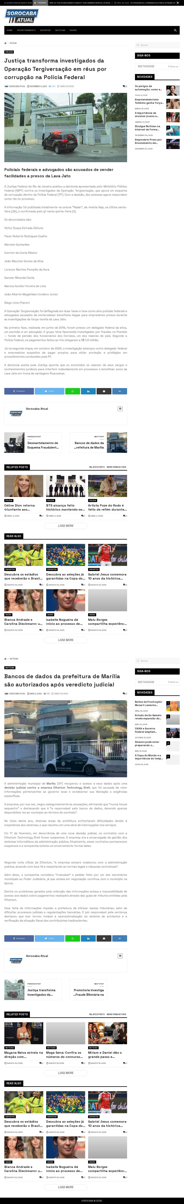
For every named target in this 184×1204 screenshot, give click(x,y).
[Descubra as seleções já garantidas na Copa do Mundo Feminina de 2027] (65, 555)
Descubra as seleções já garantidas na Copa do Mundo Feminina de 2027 (65, 576)
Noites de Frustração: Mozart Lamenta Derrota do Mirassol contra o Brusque (148, 703)
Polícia (13, 43)
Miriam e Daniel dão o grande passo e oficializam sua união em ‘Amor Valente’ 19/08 (107, 1055)
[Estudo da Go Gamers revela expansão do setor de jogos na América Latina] (173, 720)
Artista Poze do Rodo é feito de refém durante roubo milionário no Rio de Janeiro (106, 507)
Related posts (97, 467)
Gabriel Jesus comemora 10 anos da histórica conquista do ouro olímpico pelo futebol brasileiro (107, 576)
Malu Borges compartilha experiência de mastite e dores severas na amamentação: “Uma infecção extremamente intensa (107, 622)
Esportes (10, 569)
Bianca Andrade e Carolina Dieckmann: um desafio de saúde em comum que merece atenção (23, 622)
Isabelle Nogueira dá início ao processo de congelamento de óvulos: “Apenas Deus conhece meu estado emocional (63, 622)
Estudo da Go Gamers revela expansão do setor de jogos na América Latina (148, 717)
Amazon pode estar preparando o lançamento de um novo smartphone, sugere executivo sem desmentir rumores (148, 743)
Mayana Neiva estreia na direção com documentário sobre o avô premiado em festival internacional (23, 1055)
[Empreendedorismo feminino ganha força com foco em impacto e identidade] (173, 104)
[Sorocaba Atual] (21, 16)
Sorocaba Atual (37, 409)
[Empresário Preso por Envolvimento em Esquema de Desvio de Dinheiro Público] (173, 144)
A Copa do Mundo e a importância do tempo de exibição (149, 757)
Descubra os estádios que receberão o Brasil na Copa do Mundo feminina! (22, 576)
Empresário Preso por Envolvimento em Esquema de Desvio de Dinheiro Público (148, 141)
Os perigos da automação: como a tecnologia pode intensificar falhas (147, 88)
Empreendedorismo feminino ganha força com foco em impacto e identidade (149, 101)
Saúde (8, 615)
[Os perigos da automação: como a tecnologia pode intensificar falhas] (173, 91)
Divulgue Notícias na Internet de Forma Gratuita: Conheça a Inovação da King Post (149, 128)
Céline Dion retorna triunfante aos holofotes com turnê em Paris (23, 507)
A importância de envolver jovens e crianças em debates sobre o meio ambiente (149, 114)
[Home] (5, 43)
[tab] (97, 467)
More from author (116, 467)
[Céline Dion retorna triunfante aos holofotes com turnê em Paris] (23, 486)
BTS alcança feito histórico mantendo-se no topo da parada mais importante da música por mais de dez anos (65, 507)
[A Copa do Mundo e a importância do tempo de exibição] (173, 760)
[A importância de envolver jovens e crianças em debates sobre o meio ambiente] (173, 117)
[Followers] (178, 3)
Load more (65, 526)
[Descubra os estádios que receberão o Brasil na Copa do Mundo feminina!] (23, 555)
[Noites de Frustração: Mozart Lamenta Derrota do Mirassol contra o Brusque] (173, 706)
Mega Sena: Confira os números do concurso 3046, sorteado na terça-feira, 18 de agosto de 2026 (63, 1055)
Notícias (14, 659)
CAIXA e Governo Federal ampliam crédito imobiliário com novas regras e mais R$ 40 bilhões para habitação (149, 730)
